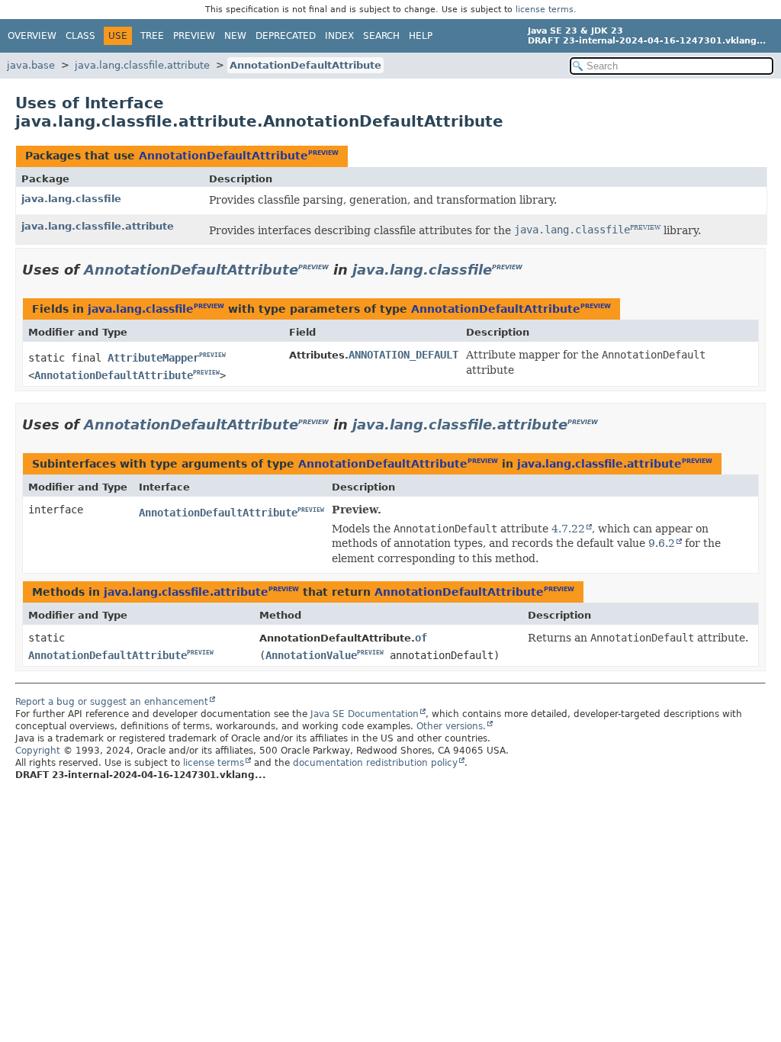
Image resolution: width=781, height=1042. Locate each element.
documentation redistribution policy (375, 762)
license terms (545, 9)
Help (420, 36)
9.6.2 (661, 543)
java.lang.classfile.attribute (142, 65)
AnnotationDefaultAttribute (305, 65)
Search (381, 36)
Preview (194, 36)
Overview (32, 36)
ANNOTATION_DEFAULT (403, 355)
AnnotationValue (311, 655)
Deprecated (286, 36)
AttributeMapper (153, 358)
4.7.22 (568, 529)
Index (339, 36)
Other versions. (451, 726)
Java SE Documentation (364, 714)
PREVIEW (323, 153)
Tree (152, 36)
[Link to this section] (533, 270)
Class (80, 36)
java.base (31, 65)
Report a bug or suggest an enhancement (111, 701)
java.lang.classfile (71, 198)
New (235, 36)
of (421, 638)
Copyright (37, 750)
